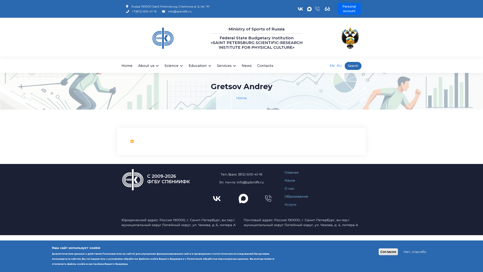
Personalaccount (349, 9)
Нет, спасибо (415, 252)
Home (127, 66)
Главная (292, 172)
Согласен (388, 252)
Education (198, 66)
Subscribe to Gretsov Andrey (132, 141)
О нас (290, 188)
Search (353, 66)
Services (224, 66)
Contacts (265, 66)
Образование (296, 196)
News (246, 66)
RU (339, 66)
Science (171, 66)
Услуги (290, 204)
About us (146, 66)
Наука (290, 180)
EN (332, 66)
